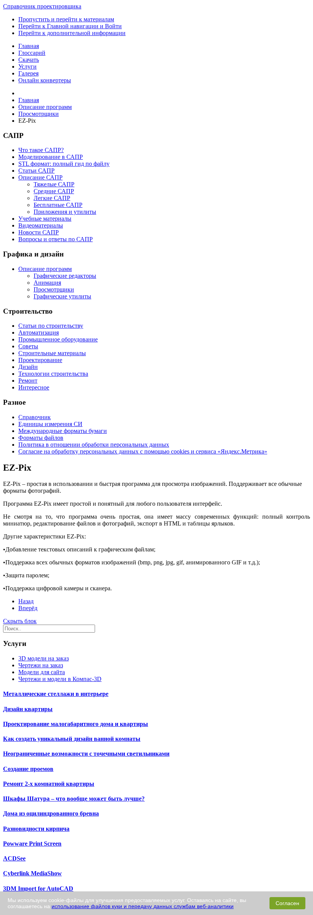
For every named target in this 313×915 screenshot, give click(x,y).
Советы (28, 346)
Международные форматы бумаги (62, 431)
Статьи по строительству (50, 325)
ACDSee (14, 858)
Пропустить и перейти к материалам (66, 19)
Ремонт (27, 380)
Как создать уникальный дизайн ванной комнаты (71, 739)
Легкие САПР (52, 198)
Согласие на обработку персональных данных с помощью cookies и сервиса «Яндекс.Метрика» (142, 451)
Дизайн (28, 367)
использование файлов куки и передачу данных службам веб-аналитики (143, 906)
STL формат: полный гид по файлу (64, 163)
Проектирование (40, 360)
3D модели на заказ (43, 658)
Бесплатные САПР (58, 205)
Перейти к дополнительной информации (72, 33)
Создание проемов (28, 769)
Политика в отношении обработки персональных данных (93, 444)
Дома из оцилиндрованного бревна (51, 813)
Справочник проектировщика (42, 6)
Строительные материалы (52, 353)
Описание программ (45, 269)
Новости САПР (38, 232)
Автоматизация (38, 332)
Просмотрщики (54, 289)
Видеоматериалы (40, 225)
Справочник (34, 417)
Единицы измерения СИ (50, 424)
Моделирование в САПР (50, 157)
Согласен (287, 903)
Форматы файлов (40, 437)
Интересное (33, 387)
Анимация (47, 282)
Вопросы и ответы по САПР (55, 239)
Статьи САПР (36, 170)
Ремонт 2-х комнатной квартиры (48, 783)
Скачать (28, 59)
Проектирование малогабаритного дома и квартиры (75, 724)
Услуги (27, 66)
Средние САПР (54, 191)
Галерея (28, 73)
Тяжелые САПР (54, 184)
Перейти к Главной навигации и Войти (70, 26)
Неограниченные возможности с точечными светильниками (86, 753)
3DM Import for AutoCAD (38, 888)
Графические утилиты (62, 296)
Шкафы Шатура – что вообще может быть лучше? (74, 798)
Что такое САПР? (41, 150)
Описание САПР (40, 177)
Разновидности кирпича (36, 828)
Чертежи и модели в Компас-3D (60, 679)
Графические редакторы (65, 275)
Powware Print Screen (32, 843)
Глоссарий (31, 53)
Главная (28, 46)
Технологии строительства (53, 373)
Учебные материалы (44, 218)
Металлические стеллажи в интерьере (55, 694)
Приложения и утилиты (65, 211)
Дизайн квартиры (28, 709)
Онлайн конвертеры (44, 80)
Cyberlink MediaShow (32, 873)
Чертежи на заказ (40, 665)
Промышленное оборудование (58, 339)
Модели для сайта (41, 672)
